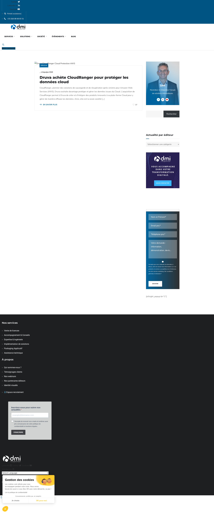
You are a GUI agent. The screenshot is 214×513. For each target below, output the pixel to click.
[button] (5, 509)
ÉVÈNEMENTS (58, 36)
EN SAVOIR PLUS (49, 104)
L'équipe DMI (47, 72)
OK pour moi (41, 501)
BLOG (73, 36)
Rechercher (171, 114)
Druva (44, 65)
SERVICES (8, 36)
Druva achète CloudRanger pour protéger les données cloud (84, 79)
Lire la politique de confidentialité (16, 492)
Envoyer (155, 284)
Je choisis (15, 501)
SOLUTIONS (25, 36)
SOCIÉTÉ (41, 36)
